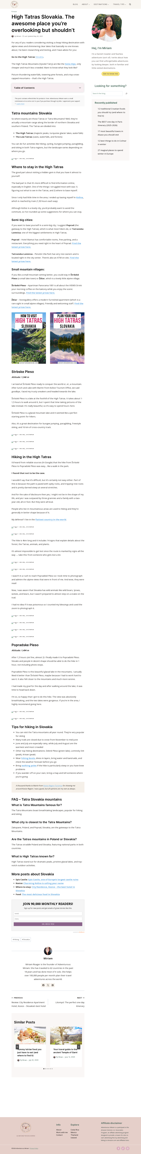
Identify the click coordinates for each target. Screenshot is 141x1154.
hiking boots (28, 758)
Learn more (20, 104)
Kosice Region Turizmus (52, 785)
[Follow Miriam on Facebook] (43, 985)
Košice (79, 197)
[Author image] (13, 36)
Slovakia (39, 57)
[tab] (43, 1068)
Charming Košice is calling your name (43, 883)
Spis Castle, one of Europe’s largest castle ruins (53, 879)
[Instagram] (127, 1148)
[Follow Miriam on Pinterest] (53, 985)
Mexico (74, 1132)
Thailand (74, 1135)
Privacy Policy (34, 1148)
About (58, 1130)
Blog (75, 4)
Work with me (62, 1132)
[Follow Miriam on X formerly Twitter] (48, 985)
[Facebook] (118, 1148)
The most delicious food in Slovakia (41, 894)
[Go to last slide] (17, 1046)
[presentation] (30, 1036)
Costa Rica (75, 1130)
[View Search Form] (130, 4)
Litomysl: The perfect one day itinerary (70, 1002)
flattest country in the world (50, 519)
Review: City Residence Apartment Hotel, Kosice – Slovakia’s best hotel (29, 1002)
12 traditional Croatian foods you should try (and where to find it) (111, 112)
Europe (14, 11)
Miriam (19, 36)
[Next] (78, 1046)
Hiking (16, 939)
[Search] (126, 93)
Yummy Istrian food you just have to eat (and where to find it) (29, 1052)
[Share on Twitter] (2, 584)
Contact (59, 1135)
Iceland (74, 1137)
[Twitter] (123, 1148)
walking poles (29, 765)
